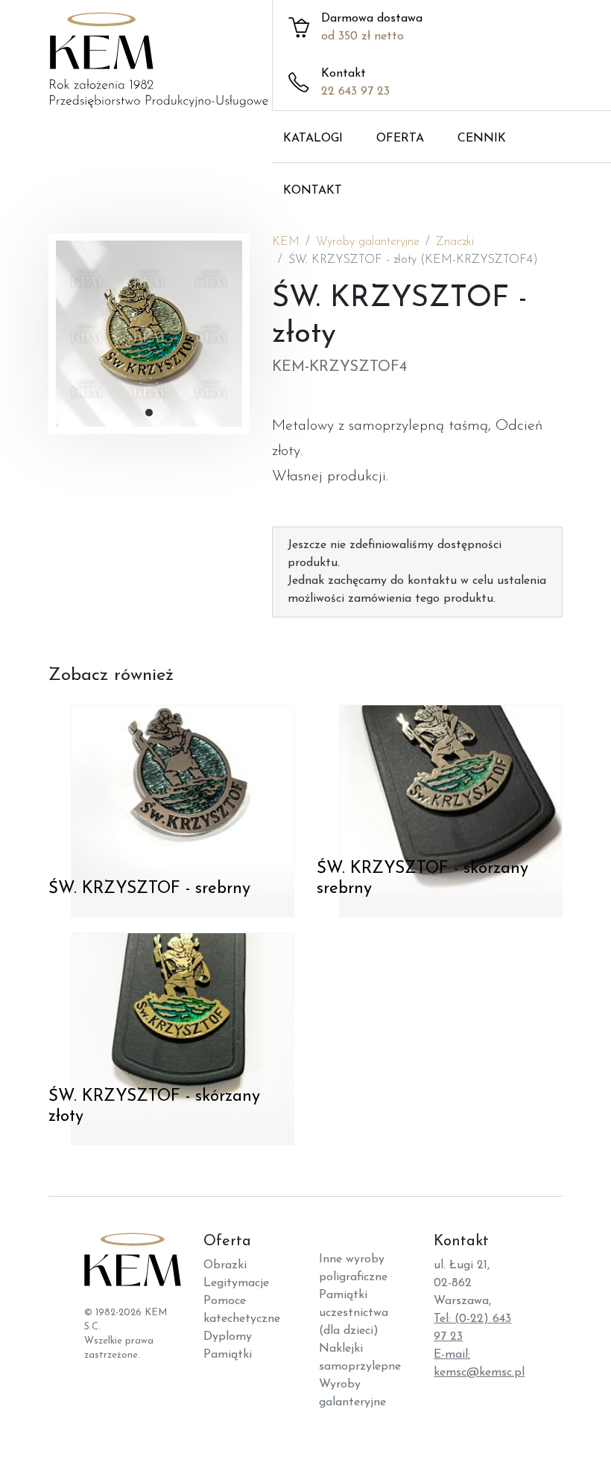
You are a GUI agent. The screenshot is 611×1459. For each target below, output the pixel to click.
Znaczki (455, 242)
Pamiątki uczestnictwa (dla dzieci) (353, 1313)
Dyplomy (227, 1337)
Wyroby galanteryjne (368, 242)
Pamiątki (227, 1355)
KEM (286, 242)
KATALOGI (313, 138)
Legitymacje (236, 1283)
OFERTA (400, 138)
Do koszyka (90, 913)
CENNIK (482, 138)
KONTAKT (312, 191)
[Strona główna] (171, 63)
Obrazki (225, 1265)
